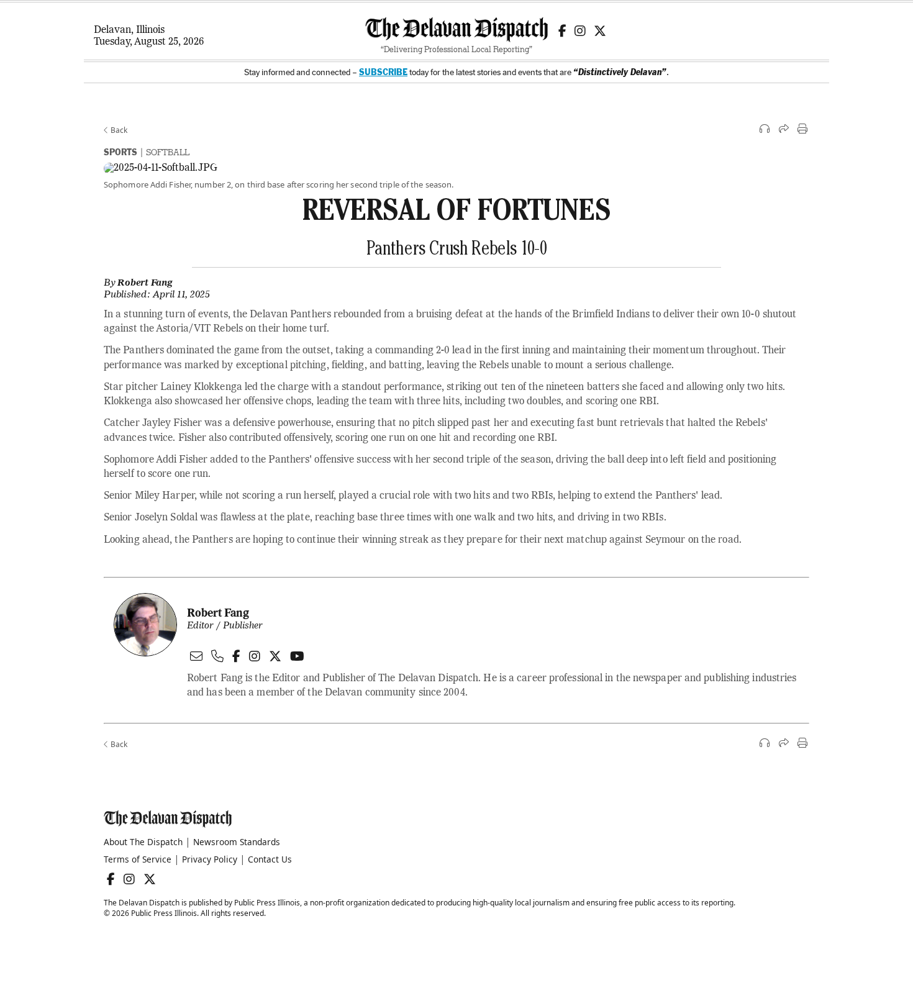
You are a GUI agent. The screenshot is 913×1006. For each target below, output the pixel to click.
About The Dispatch (143, 842)
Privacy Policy (209, 859)
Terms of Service (137, 859)
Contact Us (270, 859)
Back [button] (118, 130)
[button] (765, 129)
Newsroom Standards (236, 842)
